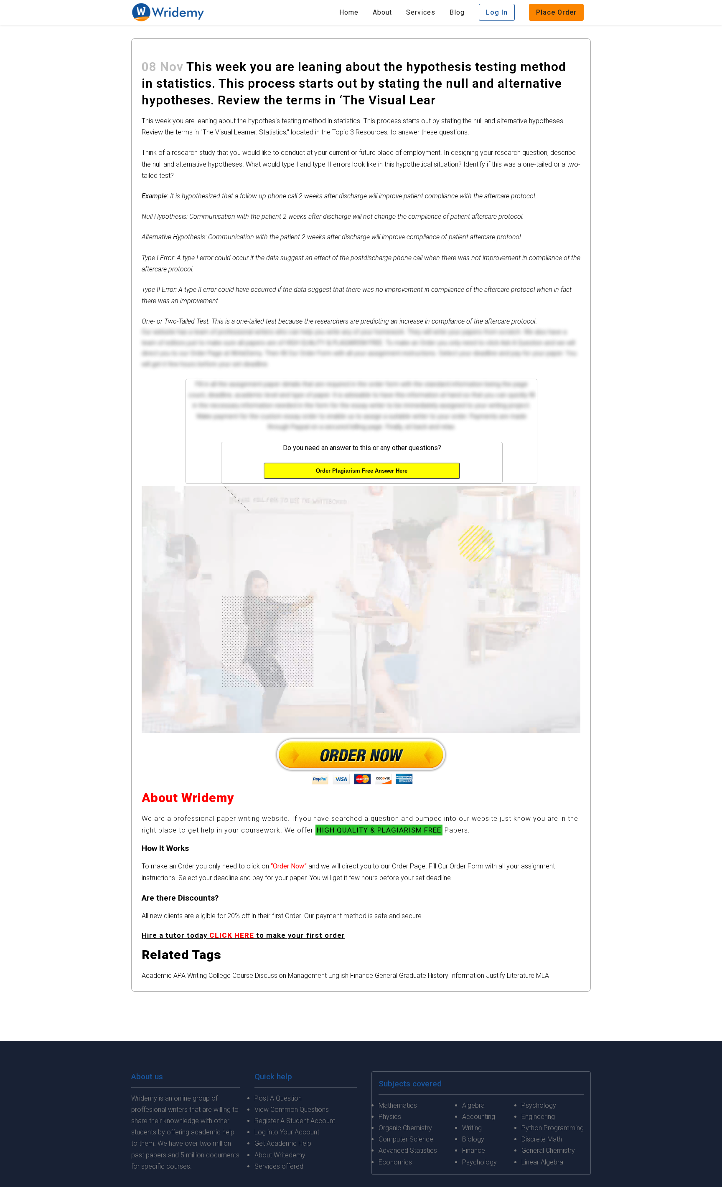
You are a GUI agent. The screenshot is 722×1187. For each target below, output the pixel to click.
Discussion (270, 975)
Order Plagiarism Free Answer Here (361, 471)
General (386, 975)
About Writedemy (279, 1155)
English (338, 975)
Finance (361, 975)
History (438, 975)
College (219, 975)
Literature (520, 975)
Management (307, 975)
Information (467, 975)
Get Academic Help (282, 1143)
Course (242, 975)
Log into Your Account (286, 1132)
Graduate (412, 975)
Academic (157, 975)
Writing (197, 975)
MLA (542, 975)
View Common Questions (291, 1110)
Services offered (278, 1166)
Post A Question (278, 1098)
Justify (495, 975)
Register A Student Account (294, 1121)
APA (179, 975)
